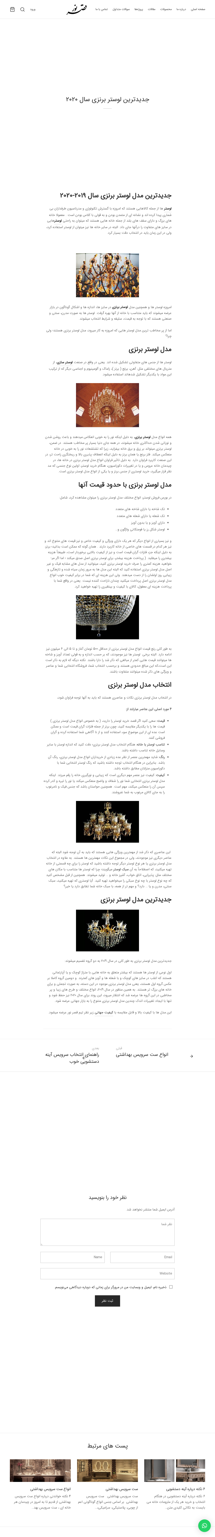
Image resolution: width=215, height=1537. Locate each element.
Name (98, 1257)
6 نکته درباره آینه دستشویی (185, 1489)
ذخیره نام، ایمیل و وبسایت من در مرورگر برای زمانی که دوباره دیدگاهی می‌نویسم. (110, 1287)
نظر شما (166, 1224)
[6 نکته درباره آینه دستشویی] (174, 1470)
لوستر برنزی (120, 307)
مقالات (151, 9)
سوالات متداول (121, 9)
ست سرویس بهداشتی (122, 1489)
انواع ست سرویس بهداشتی (50, 1489)
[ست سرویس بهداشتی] (107, 1470)
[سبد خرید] (12, 9)
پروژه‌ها (139, 9)
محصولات (166, 9)
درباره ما (181, 9)
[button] (204, 1525)
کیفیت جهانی (104, 1012)
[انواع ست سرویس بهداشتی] (40, 1470)
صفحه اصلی (198, 9)
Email (168, 1257)
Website (166, 1273)
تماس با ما (102, 9)
